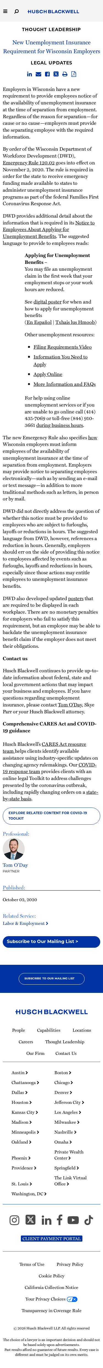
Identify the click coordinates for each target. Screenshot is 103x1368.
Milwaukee (65, 1122)
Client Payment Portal (52, 1239)
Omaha (61, 1142)
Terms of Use (32, 1264)
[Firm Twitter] (33, 1222)
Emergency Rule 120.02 (29, 162)
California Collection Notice (51, 1287)
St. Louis (21, 1184)
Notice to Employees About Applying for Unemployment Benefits (49, 229)
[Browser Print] (65, 74)
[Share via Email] (38, 74)
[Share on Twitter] (56, 74)
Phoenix (20, 1158)
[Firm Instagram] (17, 1222)
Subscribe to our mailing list (49, 978)
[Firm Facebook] (62, 1222)
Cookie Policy (52, 1276)
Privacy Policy (70, 1264)
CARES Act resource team (44, 747)
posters (75, 598)
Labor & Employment (24, 923)
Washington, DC (28, 1194)
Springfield (65, 1168)
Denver (62, 1092)
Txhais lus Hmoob (75, 322)
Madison (20, 1122)
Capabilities (48, 1030)
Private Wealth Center (68, 1155)
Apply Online (48, 374)
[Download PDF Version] (73, 74)
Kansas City (24, 1112)
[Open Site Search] (16, 11)
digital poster (48, 301)
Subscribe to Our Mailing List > (42, 942)
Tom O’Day (70, 704)
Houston (20, 1102)
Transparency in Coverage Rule (52, 1310)
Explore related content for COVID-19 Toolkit (48, 816)
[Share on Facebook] (47, 74)
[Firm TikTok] (89, 1222)
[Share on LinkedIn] (29, 74)
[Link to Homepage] (53, 12)
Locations (82, 1030)
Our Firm (35, 1053)
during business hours (59, 425)
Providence (23, 1168)
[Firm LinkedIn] (49, 1222)
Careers (26, 1042)
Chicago (62, 1082)
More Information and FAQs (65, 384)
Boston (61, 1072)
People (18, 1030)
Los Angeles (66, 1112)
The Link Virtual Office (70, 1181)
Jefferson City (68, 1102)
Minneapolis (24, 1132)
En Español (39, 322)
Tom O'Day (15, 864)
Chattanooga (24, 1082)
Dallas (18, 1092)
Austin (19, 1072)
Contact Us (66, 1053)
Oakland (20, 1142)
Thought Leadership (51, 30)
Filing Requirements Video (63, 346)
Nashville (64, 1132)
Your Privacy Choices (46, 1299)
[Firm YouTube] (76, 1222)
